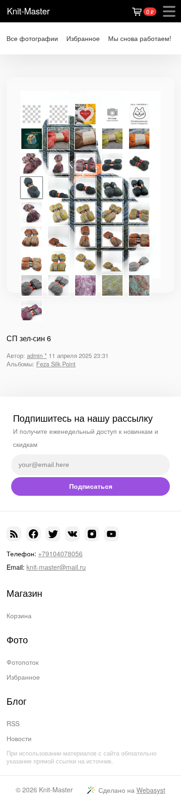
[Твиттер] (52, 533)
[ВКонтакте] (72, 533)
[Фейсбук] (33, 533)
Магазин (24, 593)
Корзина (19, 615)
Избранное (83, 38)
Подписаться (90, 486)
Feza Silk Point (56, 364)
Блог (16, 701)
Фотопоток (22, 662)
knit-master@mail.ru (56, 567)
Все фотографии (32, 38)
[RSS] (13, 533)
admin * (37, 355)
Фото (17, 639)
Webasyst (150, 790)
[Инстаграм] (91, 533)
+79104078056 (60, 553)
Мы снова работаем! (139, 38)
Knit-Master (28, 11)
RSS (12, 723)
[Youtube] (111, 533)
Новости (19, 738)
